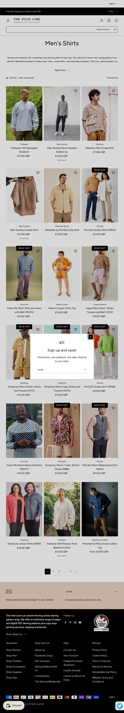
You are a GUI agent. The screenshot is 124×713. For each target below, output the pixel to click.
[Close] (90, 336)
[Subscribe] (84, 369)
